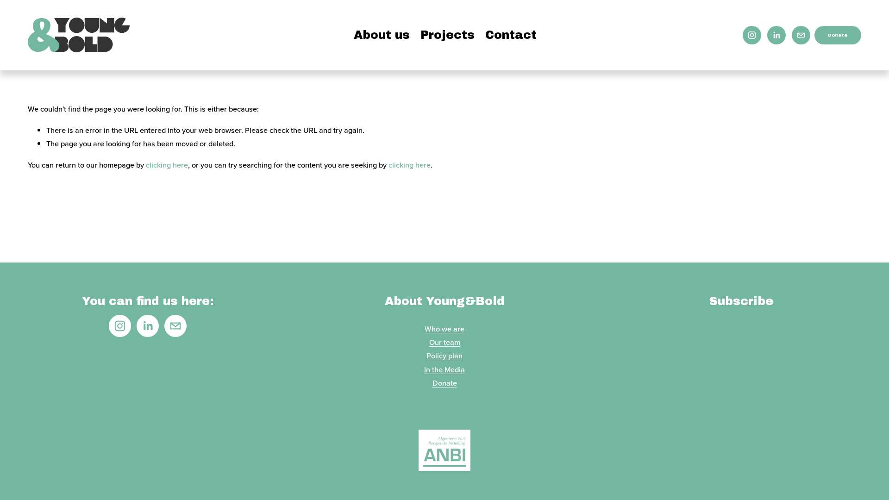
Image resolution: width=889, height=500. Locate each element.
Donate (838, 35)
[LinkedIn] (776, 35)
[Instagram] (752, 35)
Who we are (444, 328)
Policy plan (444, 355)
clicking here (167, 164)
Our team (444, 342)
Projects (447, 35)
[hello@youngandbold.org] (801, 35)
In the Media (444, 369)
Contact (511, 35)
